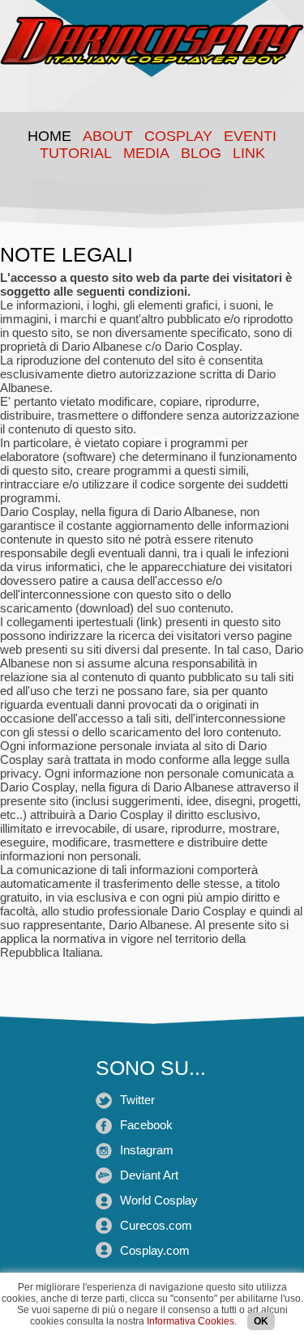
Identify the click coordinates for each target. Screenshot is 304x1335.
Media (146, 153)
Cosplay (178, 136)
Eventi (250, 136)
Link (249, 153)
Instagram (146, 1150)
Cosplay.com (155, 1250)
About (108, 136)
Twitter (137, 1100)
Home (49, 136)
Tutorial (76, 153)
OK (261, 1321)
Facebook (146, 1125)
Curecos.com (156, 1225)
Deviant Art (149, 1175)
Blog (201, 153)
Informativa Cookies (190, 1321)
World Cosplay (159, 1200)
